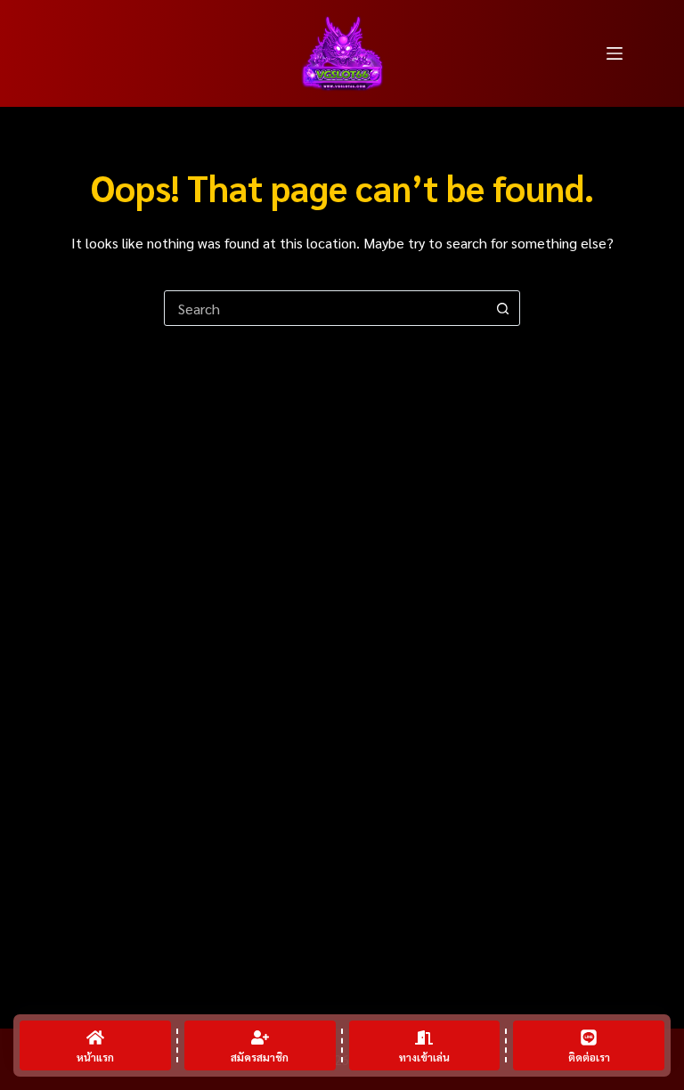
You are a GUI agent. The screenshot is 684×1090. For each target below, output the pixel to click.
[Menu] (615, 53)
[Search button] (502, 308)
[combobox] (325, 308)
